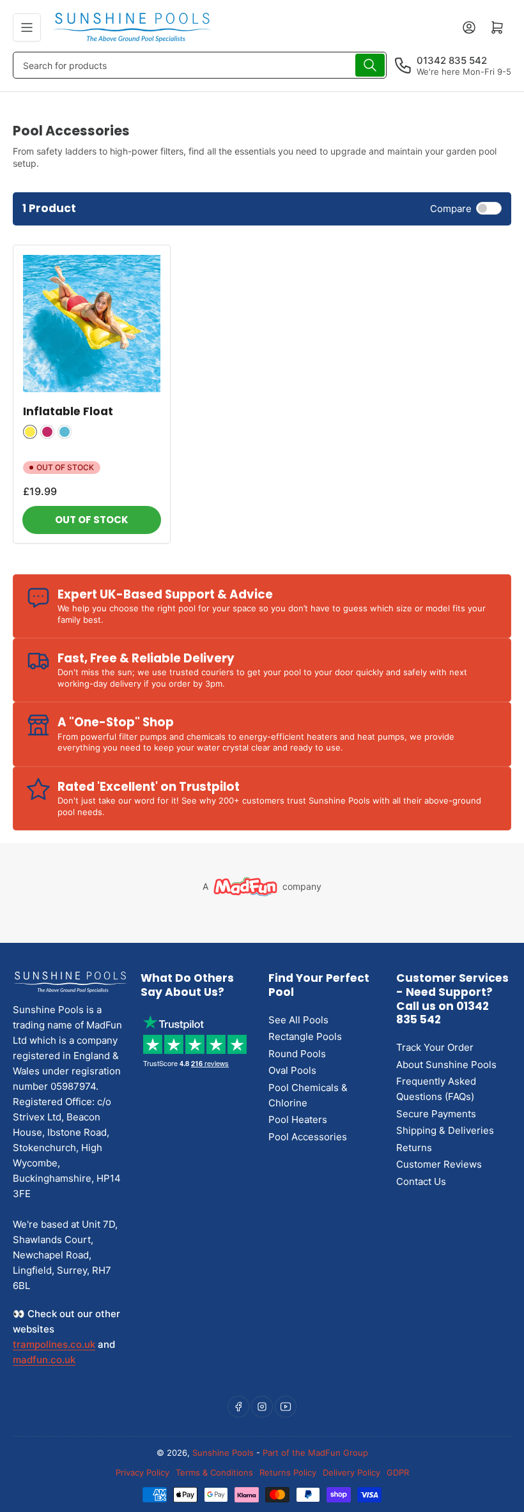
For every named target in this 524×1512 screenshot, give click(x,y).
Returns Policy (287, 1472)
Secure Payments (436, 1114)
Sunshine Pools (223, 1452)
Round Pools (297, 1054)
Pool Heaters (297, 1119)
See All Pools (298, 1020)
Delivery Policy (351, 1472)
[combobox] (200, 65)
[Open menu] (27, 27)
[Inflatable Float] (91, 323)
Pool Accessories (307, 1137)
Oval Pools (292, 1070)
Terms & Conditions (214, 1472)
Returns (414, 1148)
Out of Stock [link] (91, 519)
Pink (47, 432)
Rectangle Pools (305, 1036)
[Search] (370, 65)
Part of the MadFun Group (315, 1452)
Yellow (30, 432)
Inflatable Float (68, 411)
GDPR (398, 1472)
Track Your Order (435, 1047)
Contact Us (421, 1181)
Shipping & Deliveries (445, 1130)
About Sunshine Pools (446, 1064)
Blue (65, 432)
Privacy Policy (142, 1472)
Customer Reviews (439, 1164)
